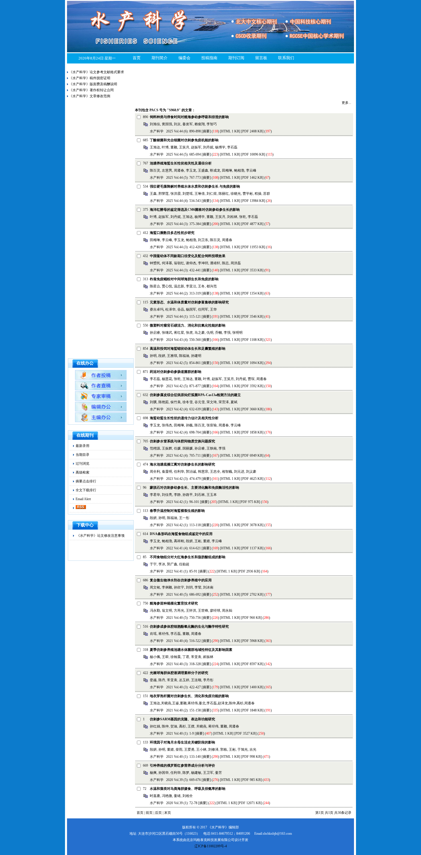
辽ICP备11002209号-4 (210, 846)
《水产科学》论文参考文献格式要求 (96, 72)
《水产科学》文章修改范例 (89, 96)
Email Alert (83, 499)
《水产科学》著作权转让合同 (91, 90)
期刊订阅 (236, 58)
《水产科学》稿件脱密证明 (89, 78)
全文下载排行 (86, 490)
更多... (346, 103)
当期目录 (82, 455)
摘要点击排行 (86, 481)
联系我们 (286, 58)
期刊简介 (160, 58)
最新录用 (82, 446)
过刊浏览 (82, 464)
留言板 (261, 58)
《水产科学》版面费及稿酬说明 (93, 84)
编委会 (184, 58)
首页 (137, 58)
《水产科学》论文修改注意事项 (100, 536)
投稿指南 (209, 58)
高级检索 (82, 472)
